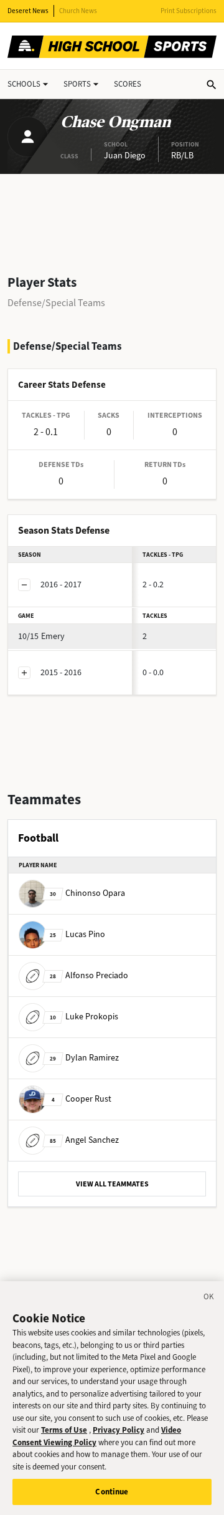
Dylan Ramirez (84, 1058)
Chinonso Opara (87, 893)
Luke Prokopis (84, 1016)
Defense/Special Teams (56, 302)
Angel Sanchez (84, 1140)
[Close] (209, 1298)
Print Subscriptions (189, 11)
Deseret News (28, 11)
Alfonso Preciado (89, 975)
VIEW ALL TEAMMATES (112, 1184)
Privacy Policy (118, 1430)
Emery (41, 636)
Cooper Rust (81, 1099)
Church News (78, 11)
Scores (127, 84)
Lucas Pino (77, 934)
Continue (111, 1491)
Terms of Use (64, 1430)
